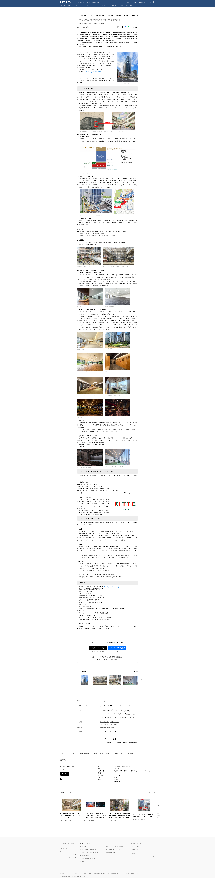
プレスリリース (71, 753)
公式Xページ (134, 853)
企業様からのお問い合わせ (117, 873)
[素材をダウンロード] (133, 27)
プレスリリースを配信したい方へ (68, 857)
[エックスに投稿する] (122, 27)
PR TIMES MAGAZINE (85, 855)
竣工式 (120, 714)
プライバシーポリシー (72, 873)
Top (61, 5)
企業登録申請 (141, 2)
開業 (134, 714)
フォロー (64, 774)
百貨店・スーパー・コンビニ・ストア (119, 705)
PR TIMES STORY (83, 846)
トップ (62, 753)
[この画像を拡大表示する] (84, 680)
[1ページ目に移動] (134, 671)
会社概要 (62, 873)
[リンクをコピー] (136, 27)
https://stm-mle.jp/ (89, 446)
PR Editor (82, 861)
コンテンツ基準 (82, 873)
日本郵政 (131, 717)
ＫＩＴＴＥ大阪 (117, 710)
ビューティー (94, 5)
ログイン (148, 2)
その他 (103, 701)
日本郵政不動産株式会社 (83, 753)
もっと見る (152, 792)
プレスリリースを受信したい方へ (68, 854)
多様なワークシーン (120, 717)
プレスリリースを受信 (130, 2)
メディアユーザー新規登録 (117, 648)
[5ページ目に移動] (137, 671)
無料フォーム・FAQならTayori (113, 849)
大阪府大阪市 (104, 724)
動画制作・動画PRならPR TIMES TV (88, 849)
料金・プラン (63, 851)
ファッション (102, 5)
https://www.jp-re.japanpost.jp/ (122, 766)
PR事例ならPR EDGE (110, 852)
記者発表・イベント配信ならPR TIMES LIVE (89, 852)
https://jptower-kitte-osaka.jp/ (112, 587)
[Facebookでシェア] (125, 27)
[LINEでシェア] (128, 27)
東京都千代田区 (104, 722)
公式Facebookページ (135, 846)
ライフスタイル (112, 5)
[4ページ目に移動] (136, 671)
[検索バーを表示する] (154, 2)
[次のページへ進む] (141, 679)
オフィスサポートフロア (108, 714)
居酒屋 (127, 710)
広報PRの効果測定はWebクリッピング (88, 858)
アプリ (81, 5)
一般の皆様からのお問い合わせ (132, 873)
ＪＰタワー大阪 (105, 710)
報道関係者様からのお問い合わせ (101, 873)
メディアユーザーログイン (97, 648)
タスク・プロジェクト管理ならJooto (114, 846)
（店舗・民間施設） (114, 724)
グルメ (126, 5)
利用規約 (90, 873)
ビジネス (120, 5)
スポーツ (132, 5)
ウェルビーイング (106, 717)
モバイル (75, 5)
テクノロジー (67, 5)
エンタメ (86, 5)
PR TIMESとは (63, 848)
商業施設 (127, 714)
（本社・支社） (114, 722)
